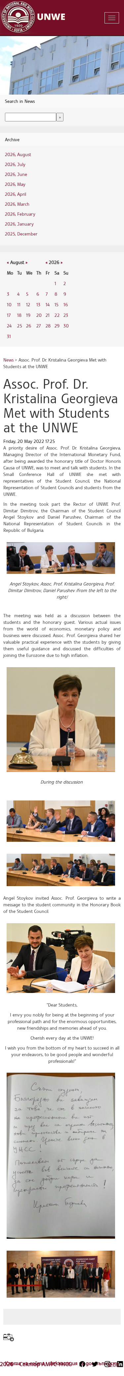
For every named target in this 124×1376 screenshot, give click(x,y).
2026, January (19, 224)
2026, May (15, 184)
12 (28, 304)
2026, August (18, 154)
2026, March (17, 204)
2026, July (15, 164)
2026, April (15, 194)
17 (9, 315)
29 (57, 325)
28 (48, 325)
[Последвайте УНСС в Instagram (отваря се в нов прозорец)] (107, 1364)
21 (48, 315)
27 (38, 325)
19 (28, 315)
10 (9, 304)
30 (66, 325)
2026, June (16, 174)
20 (39, 315)
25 (19, 325)
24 (9, 325)
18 (19, 315)
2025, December (21, 233)
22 (57, 315)
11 (19, 304)
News (8, 360)
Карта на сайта (25, 1363)
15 (57, 304)
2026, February (20, 214)
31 (9, 336)
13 (38, 304)
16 (65, 304)
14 (48, 304)
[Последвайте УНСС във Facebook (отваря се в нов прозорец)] (82, 1364)
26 (28, 325)
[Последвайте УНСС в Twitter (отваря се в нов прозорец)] (95, 1364)
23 (65, 315)
